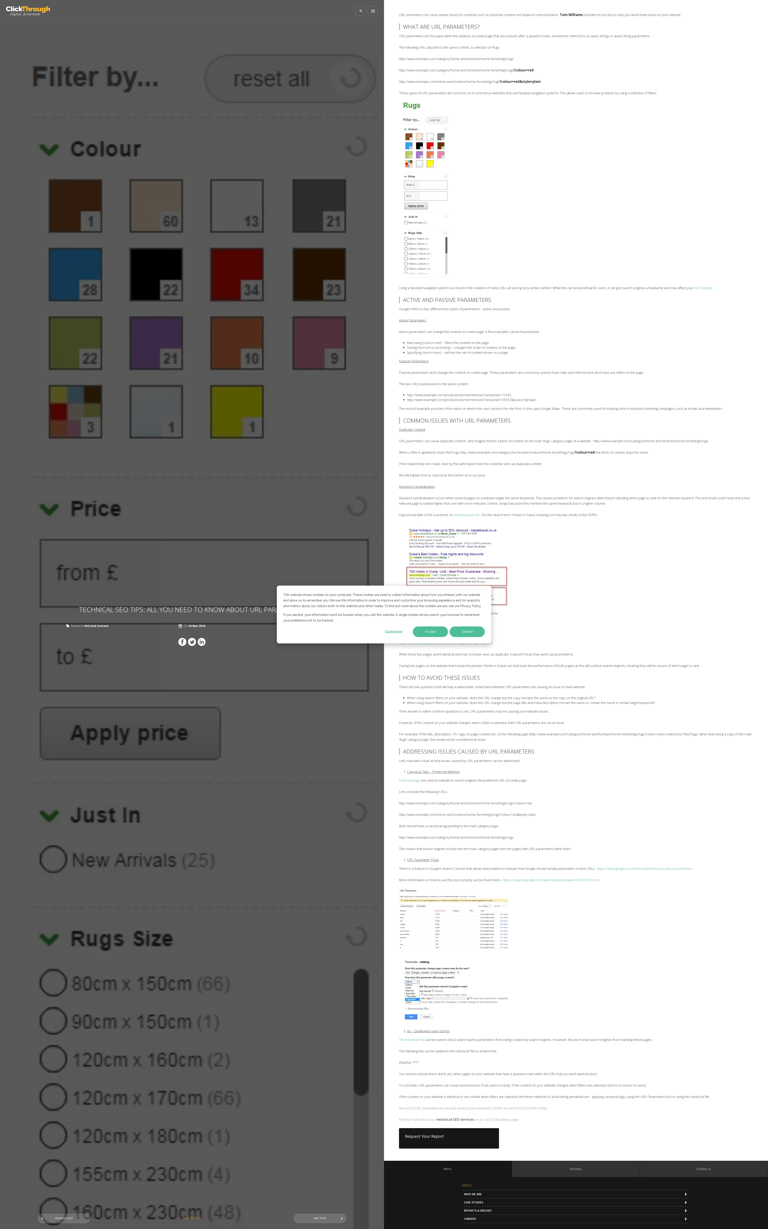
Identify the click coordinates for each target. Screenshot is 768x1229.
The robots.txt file (412, 1039)
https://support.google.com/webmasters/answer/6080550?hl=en (551, 880)
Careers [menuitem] (470, 1219)
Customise (393, 632)
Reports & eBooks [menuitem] (477, 1210)
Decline (467, 632)
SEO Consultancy (497, 1119)
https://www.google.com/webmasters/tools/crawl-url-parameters (645, 868)
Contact (497, 1108)
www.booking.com (467, 514)
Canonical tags (409, 780)
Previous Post (64, 1218)
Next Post (320, 1218)
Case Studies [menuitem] (473, 1202)
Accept (430, 632)
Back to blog (192, 1218)
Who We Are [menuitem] (473, 1194)
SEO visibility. (703, 288)
